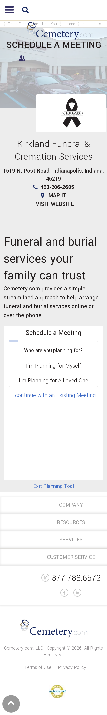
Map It (57, 196)
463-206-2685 (57, 187)
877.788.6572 (76, 578)
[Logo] (60, 40)
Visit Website (55, 204)
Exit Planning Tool (53, 486)
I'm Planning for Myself (53, 366)
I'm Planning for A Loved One (53, 381)
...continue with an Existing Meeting (53, 395)
